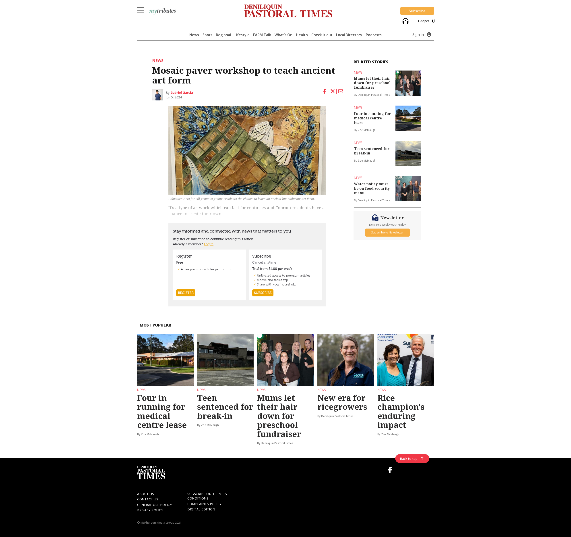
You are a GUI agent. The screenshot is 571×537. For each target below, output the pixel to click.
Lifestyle (242, 34)
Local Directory (349, 34)
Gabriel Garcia (181, 92)
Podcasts (374, 34)
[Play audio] (405, 20)
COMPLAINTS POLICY (204, 504)
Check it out (322, 34)
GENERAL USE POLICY (154, 505)
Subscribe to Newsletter (387, 232)
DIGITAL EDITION (201, 509)
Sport (207, 34)
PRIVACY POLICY (150, 510)
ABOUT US (145, 494)
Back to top (409, 458)
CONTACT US (147, 499)
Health (302, 34)
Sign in (418, 34)
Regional (223, 34)
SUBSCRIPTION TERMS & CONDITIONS (207, 496)
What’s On (283, 34)
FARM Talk (262, 34)
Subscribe (417, 10)
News (194, 34)
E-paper (424, 21)
